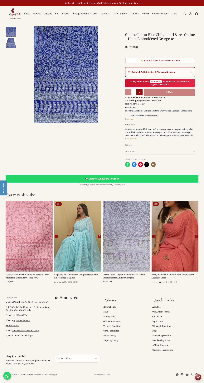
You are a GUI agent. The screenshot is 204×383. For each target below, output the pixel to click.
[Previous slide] (56, 236)
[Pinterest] (140, 164)
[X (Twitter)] (146, 164)
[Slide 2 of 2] (11, 43)
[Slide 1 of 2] (11, 32)
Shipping (128, 145)
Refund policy (109, 335)
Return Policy (109, 307)
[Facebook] (134, 164)
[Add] (48, 267)
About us (156, 307)
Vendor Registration (161, 335)
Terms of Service (111, 331)
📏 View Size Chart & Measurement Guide (160, 60)
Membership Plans (161, 340)
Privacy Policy (110, 316)
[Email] (153, 164)
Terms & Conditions (112, 326)
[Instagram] (61, 298)
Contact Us (157, 316)
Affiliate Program (160, 345)
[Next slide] (99, 236)
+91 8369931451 (23, 320)
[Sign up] (96, 358)
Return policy (130, 125)
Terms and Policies (102, 375)
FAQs (105, 312)
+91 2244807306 (19, 315)
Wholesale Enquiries (161, 326)
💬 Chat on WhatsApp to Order (102, 178)
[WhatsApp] (127, 164)
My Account (157, 321)
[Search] (185, 14)
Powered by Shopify (49, 375)
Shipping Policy (110, 340)
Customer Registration (162, 350)
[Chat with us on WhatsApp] (7, 376)
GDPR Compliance (111, 321)
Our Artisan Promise (161, 312)
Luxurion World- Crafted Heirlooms (26, 375)
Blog (154, 331)
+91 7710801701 (12, 325)
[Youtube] (66, 298)
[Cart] (196, 14)
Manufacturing (130, 151)
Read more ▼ (131, 119)
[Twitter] (70, 298)
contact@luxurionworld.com (25, 330)
